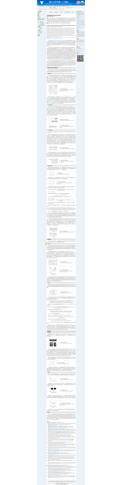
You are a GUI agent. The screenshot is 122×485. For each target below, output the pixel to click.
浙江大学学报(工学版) (40, 9)
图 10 (60, 334)
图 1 (59, 75)
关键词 (38, 15)
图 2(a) (51, 107)
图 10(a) (73, 334)
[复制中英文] (81, 11)
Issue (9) (49, 9)
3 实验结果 (39, 30)
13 (66, 61)
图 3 (70, 255)
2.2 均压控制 (40, 29)
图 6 (67, 219)
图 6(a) (70, 219)
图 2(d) (74, 109)
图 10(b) (53, 335)
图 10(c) (66, 335)
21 (52, 385)
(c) (52, 107)
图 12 (57, 383)
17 (72, 111)
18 (70, 152)
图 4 (57, 134)
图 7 (56, 251)
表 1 (57, 169)
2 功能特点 (39, 26)
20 (61, 168)
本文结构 (39, 12)
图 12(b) (73, 383)
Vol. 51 (46, 9)
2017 (44, 9)
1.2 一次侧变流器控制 (41, 22)
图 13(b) (66, 396)
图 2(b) (49, 108)
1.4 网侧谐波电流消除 (41, 25)
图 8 (64, 251)
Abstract (39, 16)
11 (61, 57)
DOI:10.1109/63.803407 (71, 456)
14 (50, 69)
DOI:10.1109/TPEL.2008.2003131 (55, 477)
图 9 (59, 286)
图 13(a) (62, 395)
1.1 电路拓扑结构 (41, 21)
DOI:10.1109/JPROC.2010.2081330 (52, 425)
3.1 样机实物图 (40, 31)
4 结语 (38, 34)
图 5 (52, 153)
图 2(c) (55, 108)
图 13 (59, 395)
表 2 (47, 178)
